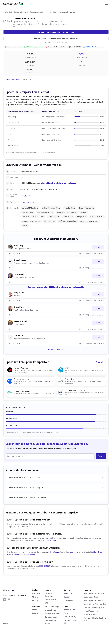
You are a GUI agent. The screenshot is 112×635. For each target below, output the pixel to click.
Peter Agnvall (20, 321)
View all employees (56, 349)
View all (99, 362)
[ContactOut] (14, 3)
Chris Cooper (20, 260)
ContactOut (8, 12)
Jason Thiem (75, 552)
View (98, 247)
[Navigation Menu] (106, 3)
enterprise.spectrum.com (31, 202)
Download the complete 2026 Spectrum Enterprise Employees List (56, 287)
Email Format (28, 79)
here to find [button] (51, 540)
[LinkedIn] (14, 26)
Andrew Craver (53, 552)
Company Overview (12, 79)
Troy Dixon (19, 292)
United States (52, 12)
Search (101, 456)
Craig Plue (19, 307)
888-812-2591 (25, 196)
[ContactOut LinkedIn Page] (4, 610)
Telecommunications (37, 12)
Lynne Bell (19, 274)
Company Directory (21, 12)
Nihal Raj (18, 245)
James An (18, 336)
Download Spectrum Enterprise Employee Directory (56, 32)
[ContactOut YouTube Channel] (9, 610)
